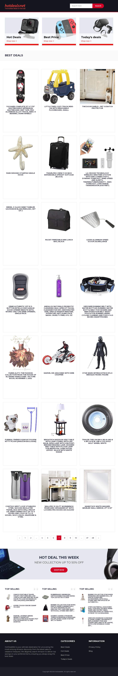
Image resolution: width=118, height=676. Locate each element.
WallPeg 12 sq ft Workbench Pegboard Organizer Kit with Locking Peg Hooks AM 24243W (59, 508)
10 (76, 538)
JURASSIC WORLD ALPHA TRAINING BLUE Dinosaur (63, 616)
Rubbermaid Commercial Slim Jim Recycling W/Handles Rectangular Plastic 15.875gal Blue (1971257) (65, 597)
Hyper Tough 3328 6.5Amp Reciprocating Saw (63, 605)
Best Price (65, 655)
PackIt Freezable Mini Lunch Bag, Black (59, 241)
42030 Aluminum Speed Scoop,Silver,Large (97, 241)
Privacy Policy (94, 647)
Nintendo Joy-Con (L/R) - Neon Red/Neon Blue (25, 605)
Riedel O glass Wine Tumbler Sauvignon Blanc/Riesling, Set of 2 (21, 209)
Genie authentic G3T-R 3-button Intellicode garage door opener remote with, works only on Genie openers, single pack (21, 310)
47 (87, 538)
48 (93, 538)
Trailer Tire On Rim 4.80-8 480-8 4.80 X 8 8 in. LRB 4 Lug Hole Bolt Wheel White (97, 441)
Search (98, 6)
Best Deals (65, 647)
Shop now (11, 41)
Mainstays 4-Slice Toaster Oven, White (26, 616)
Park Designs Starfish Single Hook (20, 174)
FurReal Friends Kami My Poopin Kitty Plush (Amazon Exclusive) (20, 440)
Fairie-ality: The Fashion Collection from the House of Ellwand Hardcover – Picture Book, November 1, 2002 (20, 375)
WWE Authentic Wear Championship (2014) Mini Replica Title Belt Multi (25, 596)
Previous (34, 589)
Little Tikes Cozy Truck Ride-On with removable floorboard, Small (58, 108)
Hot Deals (65, 651)
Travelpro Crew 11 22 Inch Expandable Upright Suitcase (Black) (59, 175)
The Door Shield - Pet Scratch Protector (97, 107)
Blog (91, 651)
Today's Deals (66, 659)
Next (37, 589)
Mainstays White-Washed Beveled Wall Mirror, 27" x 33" (97, 507)
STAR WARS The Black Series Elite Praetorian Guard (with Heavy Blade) (104, 608)
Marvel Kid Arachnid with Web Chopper (59, 374)
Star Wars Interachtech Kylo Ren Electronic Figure (97, 374)
